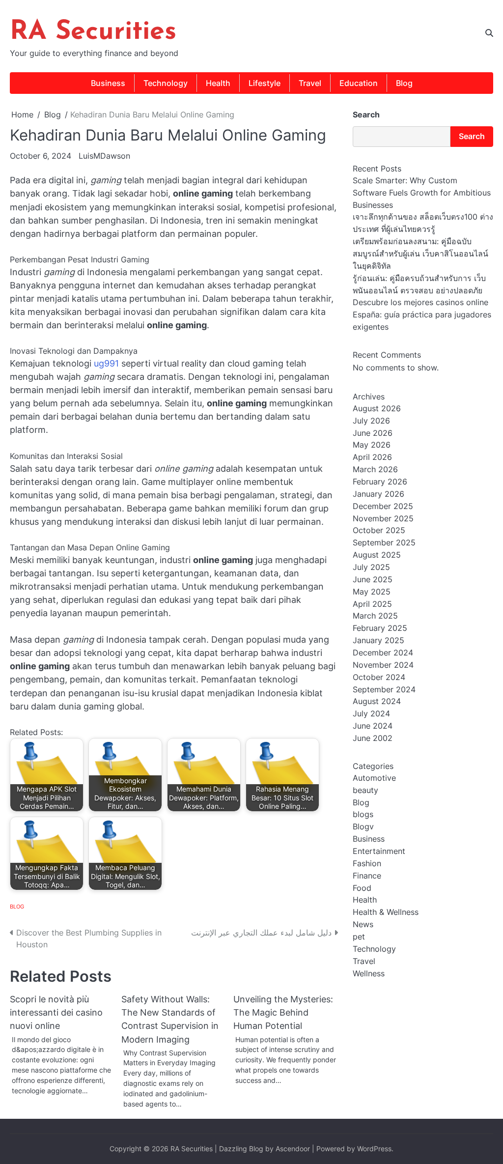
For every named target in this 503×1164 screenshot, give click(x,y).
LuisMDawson (104, 156)
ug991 (106, 363)
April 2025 (372, 604)
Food (362, 888)
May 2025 (372, 591)
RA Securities (93, 32)
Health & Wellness (386, 912)
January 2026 (378, 494)
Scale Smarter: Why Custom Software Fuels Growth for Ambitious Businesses (422, 193)
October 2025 (379, 530)
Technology (165, 83)
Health (218, 83)
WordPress (374, 1149)
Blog (404, 83)
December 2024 (383, 652)
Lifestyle (264, 83)
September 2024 (384, 689)
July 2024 (371, 713)
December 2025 (383, 506)
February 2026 (380, 481)
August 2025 (377, 555)
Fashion (367, 863)
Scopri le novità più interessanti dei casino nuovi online (56, 1012)
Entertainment (379, 851)
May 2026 (372, 445)
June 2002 (372, 738)
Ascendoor (293, 1149)
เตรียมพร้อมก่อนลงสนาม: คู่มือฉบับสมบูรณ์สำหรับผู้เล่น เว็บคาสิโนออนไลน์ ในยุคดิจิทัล (420, 254)
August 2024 (377, 701)
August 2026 (377, 408)
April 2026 (372, 457)
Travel (310, 83)
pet (359, 936)
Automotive (374, 778)
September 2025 (384, 542)
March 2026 (375, 469)
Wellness (369, 973)
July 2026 (371, 421)
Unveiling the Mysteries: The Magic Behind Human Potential (283, 1012)
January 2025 (378, 640)
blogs (363, 814)
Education (358, 83)
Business (108, 83)
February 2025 (380, 628)
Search (366, 114)
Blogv (363, 826)
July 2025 (371, 567)
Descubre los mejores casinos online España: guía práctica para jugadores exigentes (422, 315)
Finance (367, 875)
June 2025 (372, 579)
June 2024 (372, 726)
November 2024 (383, 665)
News (363, 924)
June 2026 (372, 433)
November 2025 (383, 518)
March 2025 (375, 616)
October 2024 (379, 677)
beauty (365, 790)
